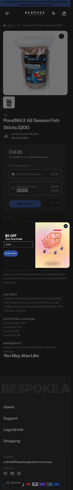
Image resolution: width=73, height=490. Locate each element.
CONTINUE (11, 253)
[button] (7, 13)
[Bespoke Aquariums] (35, 13)
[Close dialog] (66, 226)
